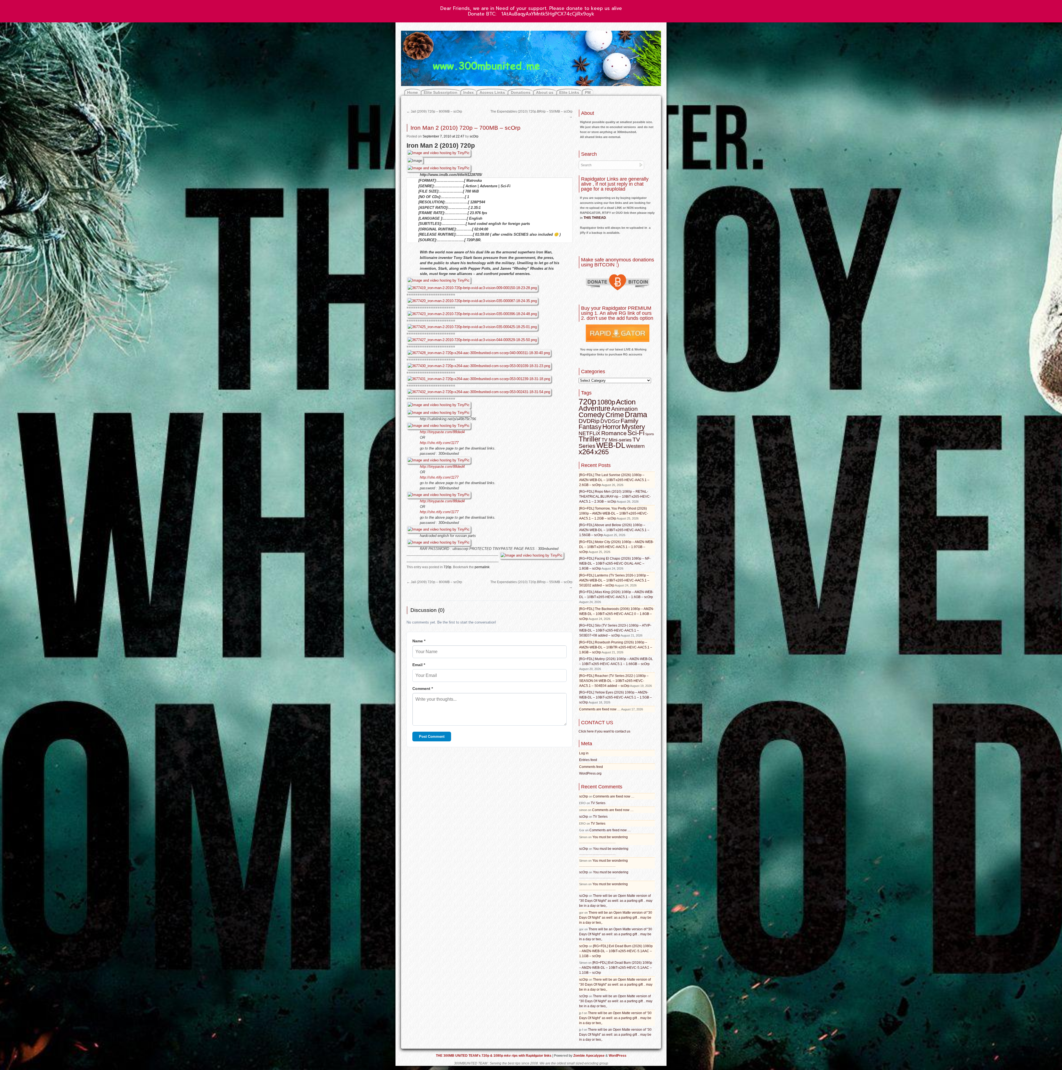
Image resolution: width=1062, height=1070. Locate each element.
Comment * (422, 688)
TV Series (598, 803)
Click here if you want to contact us (604, 731)
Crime (614, 415)
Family (629, 420)
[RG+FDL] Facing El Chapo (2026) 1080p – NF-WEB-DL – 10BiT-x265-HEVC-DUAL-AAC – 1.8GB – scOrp (614, 563)
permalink (482, 567)
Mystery (633, 426)
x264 (586, 452)
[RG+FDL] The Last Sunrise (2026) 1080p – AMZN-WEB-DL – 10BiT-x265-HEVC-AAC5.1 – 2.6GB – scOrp (614, 480)
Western (635, 446)
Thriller (590, 439)
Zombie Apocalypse (589, 1056)
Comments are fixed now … (600, 709)
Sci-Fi (636, 433)
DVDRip (589, 421)
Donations (520, 92)
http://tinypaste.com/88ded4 (442, 432)
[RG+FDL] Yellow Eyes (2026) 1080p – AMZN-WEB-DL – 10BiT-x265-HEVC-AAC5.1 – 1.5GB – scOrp (615, 697)
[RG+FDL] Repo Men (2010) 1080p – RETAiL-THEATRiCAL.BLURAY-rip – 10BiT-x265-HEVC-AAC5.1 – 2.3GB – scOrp (615, 496)
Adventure (594, 408)
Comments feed (591, 767)
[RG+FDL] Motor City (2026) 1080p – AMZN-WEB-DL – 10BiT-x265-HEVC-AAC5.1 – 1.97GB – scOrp (616, 547)
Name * (418, 641)
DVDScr (610, 421)
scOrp (474, 136)
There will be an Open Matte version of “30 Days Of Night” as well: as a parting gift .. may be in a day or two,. (615, 901)
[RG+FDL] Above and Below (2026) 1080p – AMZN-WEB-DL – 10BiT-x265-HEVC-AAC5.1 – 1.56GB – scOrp (614, 530)
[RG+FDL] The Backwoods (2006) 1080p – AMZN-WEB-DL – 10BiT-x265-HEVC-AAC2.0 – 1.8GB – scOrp (616, 614)
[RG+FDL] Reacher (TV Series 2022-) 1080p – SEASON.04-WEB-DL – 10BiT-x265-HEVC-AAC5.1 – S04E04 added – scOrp (614, 681)
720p (447, 567)
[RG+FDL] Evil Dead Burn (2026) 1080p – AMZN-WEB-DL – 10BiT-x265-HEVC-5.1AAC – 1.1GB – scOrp (616, 951)
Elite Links (569, 92)
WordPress (617, 1056)
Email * (418, 665)
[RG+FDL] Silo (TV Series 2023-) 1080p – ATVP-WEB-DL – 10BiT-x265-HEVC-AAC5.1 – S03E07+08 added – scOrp (615, 630)
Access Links (492, 92)
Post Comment (431, 736)
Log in (584, 753)
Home (412, 92)
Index (468, 92)
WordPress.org (590, 773)
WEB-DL (610, 445)
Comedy (592, 415)
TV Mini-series (617, 440)
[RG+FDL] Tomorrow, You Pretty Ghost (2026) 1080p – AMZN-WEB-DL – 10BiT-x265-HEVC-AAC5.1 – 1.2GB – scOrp (613, 513)
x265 (602, 452)
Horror (611, 426)
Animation (624, 409)
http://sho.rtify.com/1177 (439, 443)
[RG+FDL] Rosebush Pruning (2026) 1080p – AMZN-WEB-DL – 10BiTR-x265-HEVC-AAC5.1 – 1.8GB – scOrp (615, 647)
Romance (614, 433)
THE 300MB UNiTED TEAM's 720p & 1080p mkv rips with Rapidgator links (494, 1056)
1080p (606, 402)
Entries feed (588, 760)
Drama (636, 415)
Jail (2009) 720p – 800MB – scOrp (434, 111)
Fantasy (590, 426)
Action (626, 402)
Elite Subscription (440, 92)
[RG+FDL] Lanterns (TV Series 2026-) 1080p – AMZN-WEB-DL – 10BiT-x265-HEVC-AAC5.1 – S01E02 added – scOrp (614, 580)
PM (588, 92)
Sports (649, 434)
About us (544, 92)
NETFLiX (589, 433)
